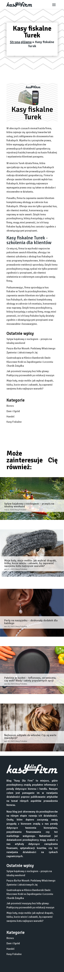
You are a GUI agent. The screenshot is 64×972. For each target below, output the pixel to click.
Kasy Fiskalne (14, 421)
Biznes (10, 405)
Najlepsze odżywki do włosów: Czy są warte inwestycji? (30, 737)
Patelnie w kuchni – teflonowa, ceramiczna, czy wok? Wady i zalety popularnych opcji (30, 679)
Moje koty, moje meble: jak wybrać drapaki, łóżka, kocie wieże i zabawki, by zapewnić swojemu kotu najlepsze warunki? (30, 384)
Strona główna (21, 42)
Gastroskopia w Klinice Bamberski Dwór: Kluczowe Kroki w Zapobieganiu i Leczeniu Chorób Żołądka (29, 362)
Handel (10, 416)
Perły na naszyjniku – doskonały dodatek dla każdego (31, 622)
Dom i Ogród (13, 411)
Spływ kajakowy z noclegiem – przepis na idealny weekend (29, 505)
